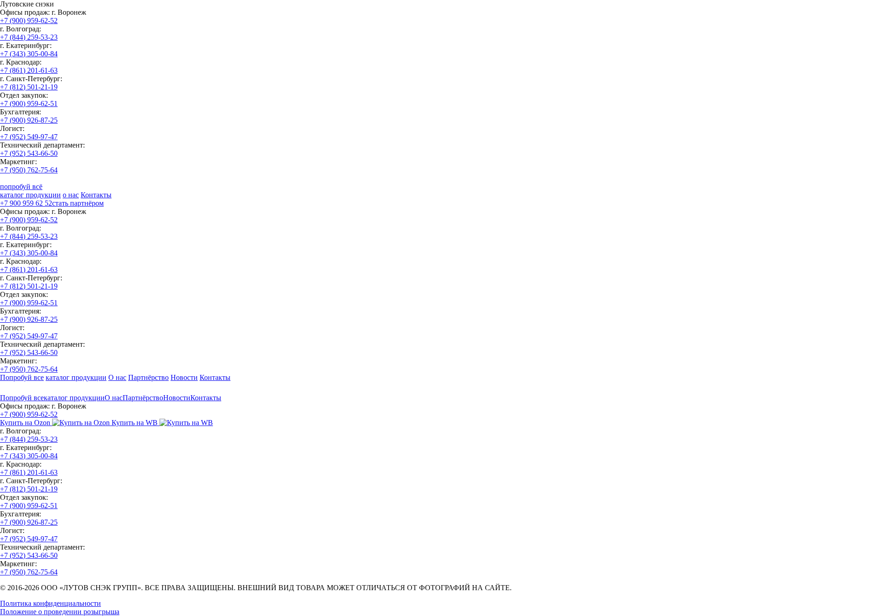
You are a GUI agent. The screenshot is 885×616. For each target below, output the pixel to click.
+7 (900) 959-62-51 (29, 103)
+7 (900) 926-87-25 (29, 120)
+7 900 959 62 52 (26, 203)
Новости (184, 377)
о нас (71, 195)
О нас (117, 377)
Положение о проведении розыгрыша (59, 612)
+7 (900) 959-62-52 (29, 20)
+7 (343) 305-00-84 (29, 54)
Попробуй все (22, 377)
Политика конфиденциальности (50, 603)
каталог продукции (30, 195)
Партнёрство (148, 377)
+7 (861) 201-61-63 (29, 70)
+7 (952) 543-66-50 (29, 153)
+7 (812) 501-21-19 (29, 87)
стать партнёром (78, 203)
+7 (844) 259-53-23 (29, 37)
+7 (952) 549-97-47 (29, 137)
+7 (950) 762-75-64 (29, 170)
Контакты (96, 195)
